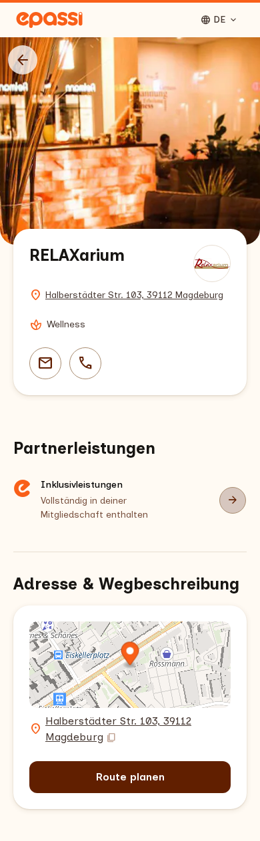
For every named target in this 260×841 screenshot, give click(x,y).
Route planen (130, 776)
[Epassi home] (49, 20)
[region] (130, 141)
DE (219, 20)
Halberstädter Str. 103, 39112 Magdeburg (134, 295)
